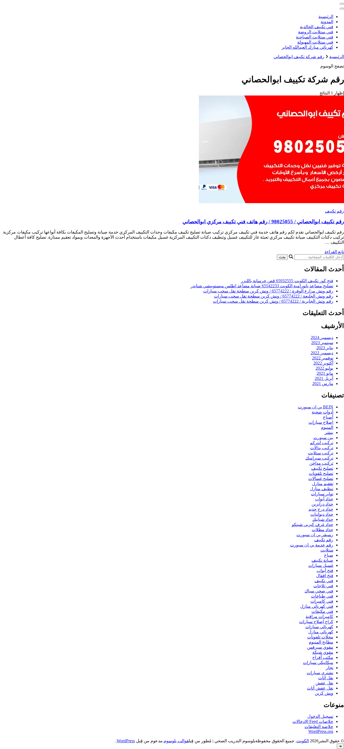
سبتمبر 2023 (322, 342)
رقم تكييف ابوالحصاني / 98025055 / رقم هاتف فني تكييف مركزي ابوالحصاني (263, 221)
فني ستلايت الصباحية (314, 37)
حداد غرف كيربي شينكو (312, 524)
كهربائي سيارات (319, 626)
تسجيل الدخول (320, 716)
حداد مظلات (322, 529)
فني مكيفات (322, 611)
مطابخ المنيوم (321, 642)
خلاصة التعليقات (318, 726)
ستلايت (326, 550)
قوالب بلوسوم (176, 741)
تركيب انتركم (321, 442)
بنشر (329, 432)
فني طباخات (322, 596)
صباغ (328, 555)
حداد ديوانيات (321, 514)
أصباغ (328, 417)
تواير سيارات (322, 494)
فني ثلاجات (323, 586)
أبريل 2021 (324, 378)
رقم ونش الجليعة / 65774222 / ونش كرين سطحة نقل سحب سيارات (273, 296)
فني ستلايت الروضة (315, 32)
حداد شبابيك (322, 519)
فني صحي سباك (318, 591)
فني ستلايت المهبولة (315, 42)
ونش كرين (324, 693)
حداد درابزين (322, 504)
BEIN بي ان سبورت (315, 407)
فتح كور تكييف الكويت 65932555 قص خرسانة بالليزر (287, 280)
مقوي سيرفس (320, 647)
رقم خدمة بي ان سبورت (311, 545)
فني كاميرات (321, 601)
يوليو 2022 (324, 368)
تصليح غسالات (320, 478)
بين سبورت (323, 437)
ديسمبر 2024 (322, 337)
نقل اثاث (325, 678)
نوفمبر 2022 (322, 358)
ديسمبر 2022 (322, 353)
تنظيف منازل (321, 488)
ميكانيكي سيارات (318, 662)
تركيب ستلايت (320, 453)
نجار (329, 667)
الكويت (302, 741)
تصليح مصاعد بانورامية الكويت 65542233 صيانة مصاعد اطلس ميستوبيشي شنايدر (262, 286)
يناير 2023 (324, 347)
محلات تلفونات (320, 637)
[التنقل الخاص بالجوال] (342, 4)
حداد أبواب (324, 499)
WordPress (126, 741)
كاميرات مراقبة (319, 616)
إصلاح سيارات (321, 422)
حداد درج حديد (321, 509)
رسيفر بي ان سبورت (314, 534)
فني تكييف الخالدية (316, 26)
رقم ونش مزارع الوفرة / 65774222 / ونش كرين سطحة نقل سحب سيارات (268, 291)
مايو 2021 (325, 373)
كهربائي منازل (320, 632)
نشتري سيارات (320, 672)
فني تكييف (323, 580)
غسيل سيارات (320, 565)
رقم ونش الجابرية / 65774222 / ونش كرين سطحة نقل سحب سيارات (273, 301)
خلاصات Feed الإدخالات (312, 721)
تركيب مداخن (321, 463)
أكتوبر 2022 (323, 363)
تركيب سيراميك (319, 458)
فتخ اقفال (324, 575)
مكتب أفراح (322, 657)
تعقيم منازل (322, 483)
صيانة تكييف (322, 560)
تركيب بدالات (321, 448)
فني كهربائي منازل (316, 606)
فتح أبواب (325, 570)
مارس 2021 (322, 383)
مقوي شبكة (322, 652)
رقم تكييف (334, 211)
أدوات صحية (322, 412)
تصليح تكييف (322, 468)
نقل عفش (324, 683)
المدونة (327, 21)
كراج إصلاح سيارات (316, 621)
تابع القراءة (334, 251)
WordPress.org (320, 731)
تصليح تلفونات (321, 473)
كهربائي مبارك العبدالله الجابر (307, 47)
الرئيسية (325, 16)
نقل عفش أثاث (320, 688)
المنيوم (327, 427)
